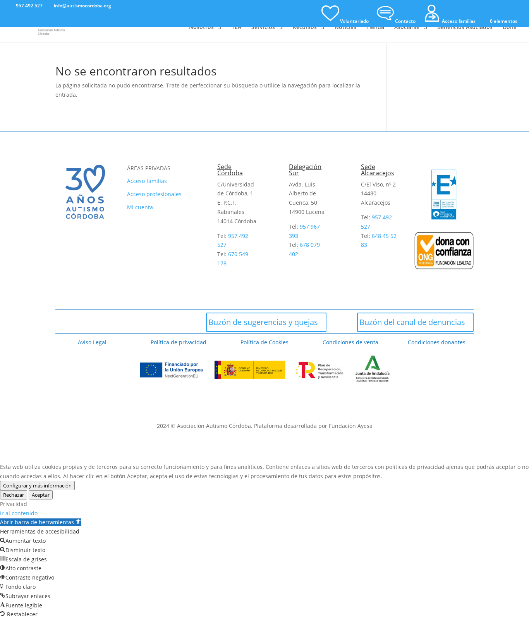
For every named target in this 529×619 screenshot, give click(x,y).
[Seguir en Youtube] (127, 321)
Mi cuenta (140, 207)
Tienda (375, 27)
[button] (40, 522)
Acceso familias (147, 181)
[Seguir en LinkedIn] (169, 321)
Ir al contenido (19, 513)
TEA (236, 27)
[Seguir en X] (85, 321)
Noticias (345, 27)
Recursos (305, 27)
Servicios (263, 27)
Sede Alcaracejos (377, 169)
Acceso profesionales (154, 194)
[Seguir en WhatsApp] (148, 321)
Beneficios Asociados (465, 27)
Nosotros (201, 27)
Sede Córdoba (230, 169)
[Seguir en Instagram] (106, 321)
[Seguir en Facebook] (64, 321)
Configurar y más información (37, 485)
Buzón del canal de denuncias (412, 322)
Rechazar (13, 494)
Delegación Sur (305, 169)
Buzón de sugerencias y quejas (263, 322)
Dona (510, 27)
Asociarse (406, 27)
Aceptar (41, 494)
